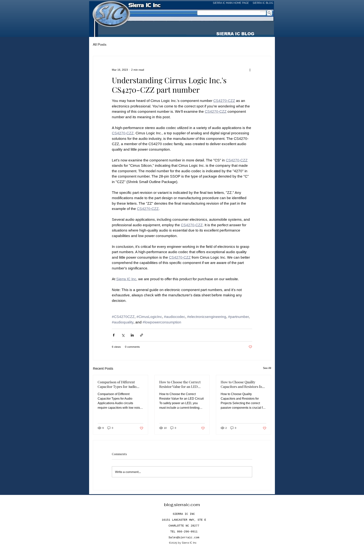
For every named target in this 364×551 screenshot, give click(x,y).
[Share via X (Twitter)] (123, 335)
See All (267, 367)
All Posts (99, 44)
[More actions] (250, 69)
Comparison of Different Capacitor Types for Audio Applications (117, 384)
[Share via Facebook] (113, 335)
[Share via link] (141, 335)
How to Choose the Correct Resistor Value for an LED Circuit (180, 384)
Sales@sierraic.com (184, 537)
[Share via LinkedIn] (132, 335)
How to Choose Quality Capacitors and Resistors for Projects (242, 384)
